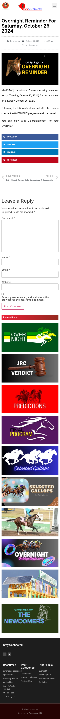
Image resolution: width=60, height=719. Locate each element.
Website (6, 282)
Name (6, 257)
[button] (54, 5)
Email (6, 269)
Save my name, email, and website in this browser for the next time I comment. (25, 298)
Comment (8, 218)
